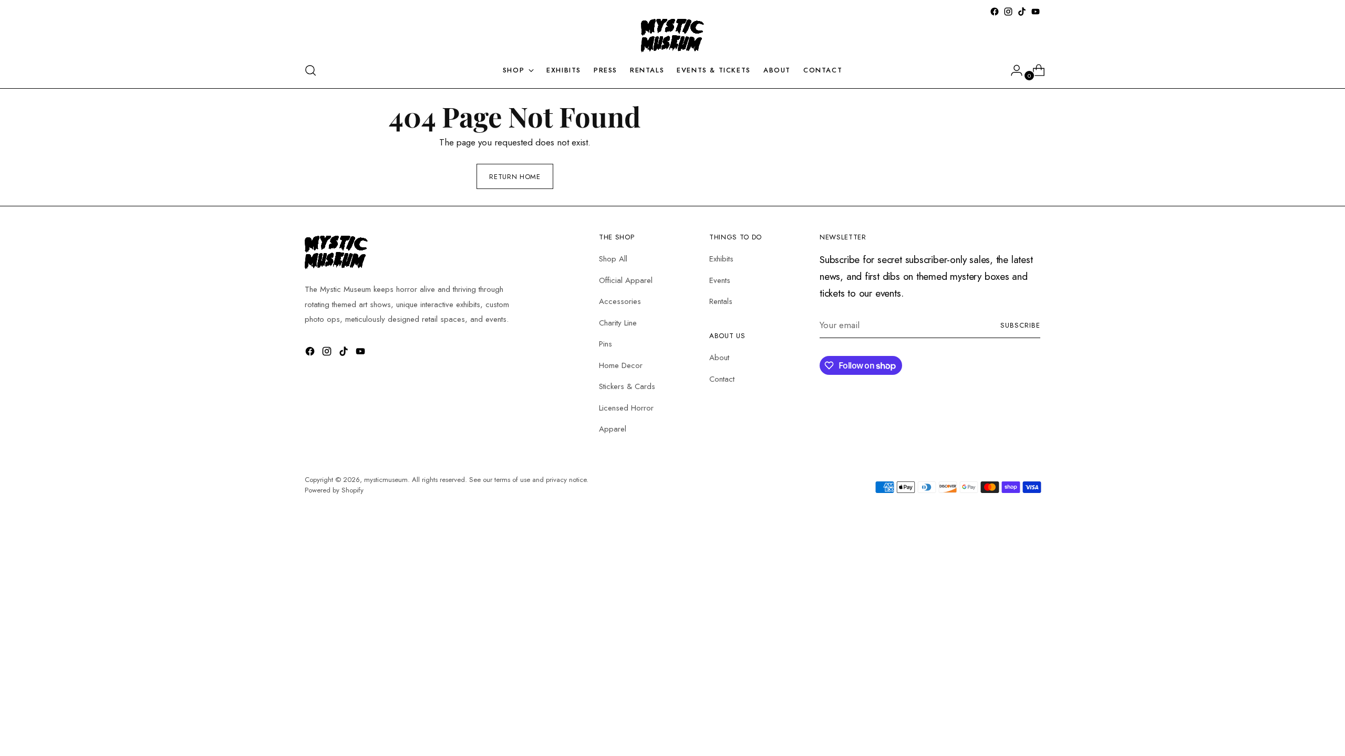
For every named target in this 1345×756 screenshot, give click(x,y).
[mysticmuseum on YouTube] (1035, 11)
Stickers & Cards (627, 386)
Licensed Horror (626, 408)
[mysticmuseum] (672, 35)
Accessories (620, 301)
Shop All (613, 259)
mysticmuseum (386, 480)
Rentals (720, 301)
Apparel (612, 429)
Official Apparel (626, 280)
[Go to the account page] (1012, 70)
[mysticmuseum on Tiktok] (1022, 11)
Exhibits (721, 259)
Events (719, 280)
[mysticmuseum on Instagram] (1008, 11)
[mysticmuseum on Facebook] (994, 11)
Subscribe (1020, 325)
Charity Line (618, 323)
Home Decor (621, 365)
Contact (721, 379)
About (719, 357)
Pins (605, 344)
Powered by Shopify (334, 490)
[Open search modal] (310, 70)
